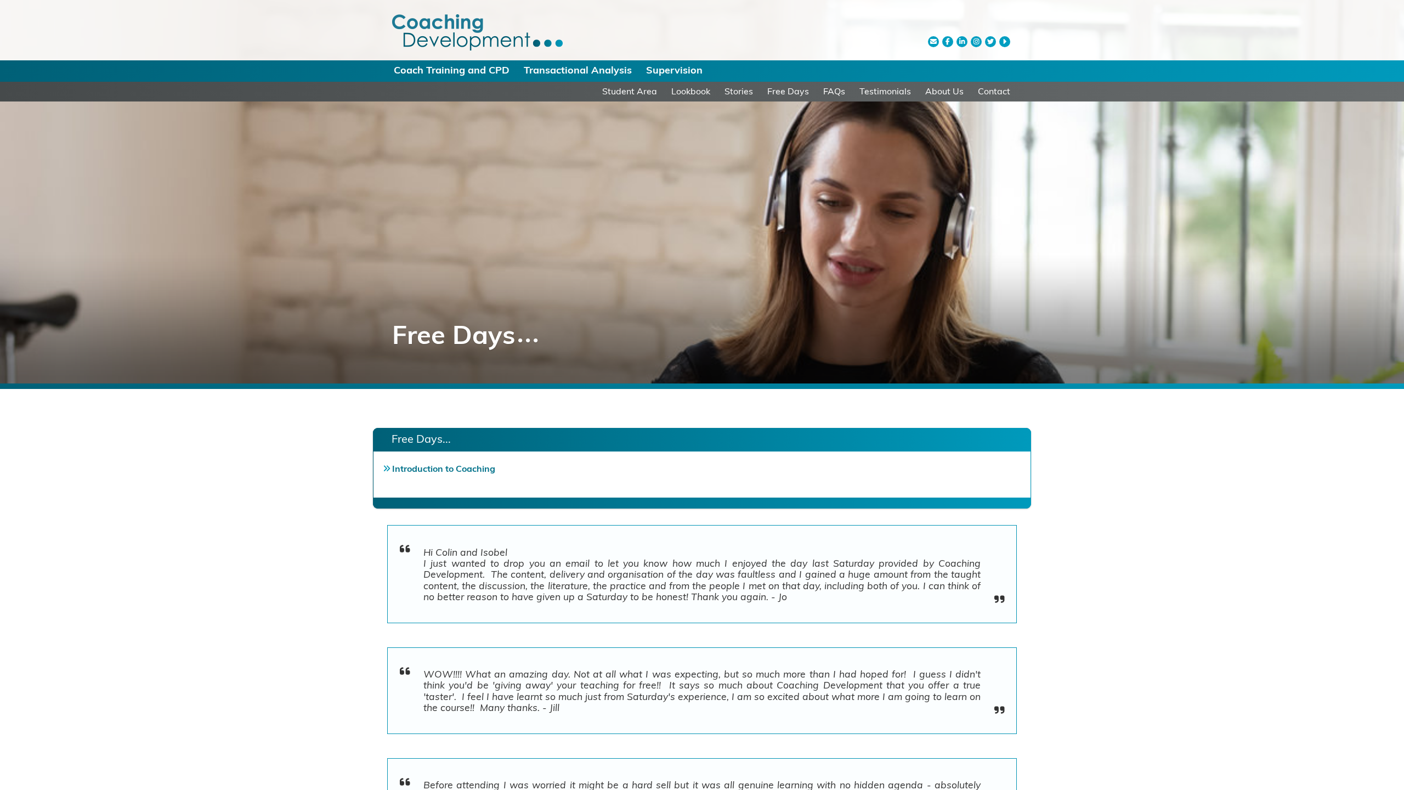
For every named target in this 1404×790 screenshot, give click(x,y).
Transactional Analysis (578, 70)
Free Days (788, 91)
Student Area (629, 91)
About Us (944, 91)
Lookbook (690, 91)
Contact (994, 91)
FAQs (834, 91)
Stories (738, 91)
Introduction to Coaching (443, 468)
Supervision (674, 70)
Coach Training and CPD (451, 70)
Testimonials (885, 91)
